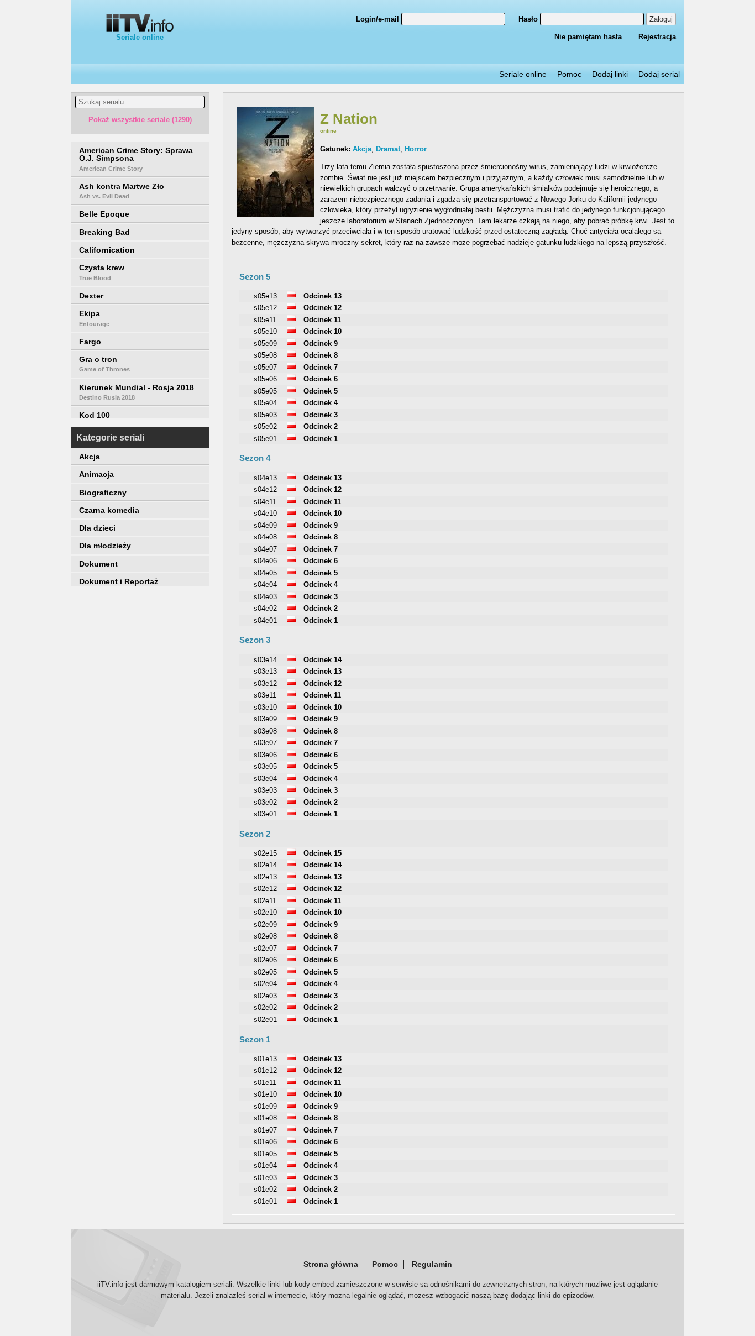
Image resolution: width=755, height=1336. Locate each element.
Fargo (90, 341)
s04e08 (265, 537)
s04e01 (265, 620)
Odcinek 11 (322, 320)
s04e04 (265, 584)
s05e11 (265, 320)
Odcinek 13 (322, 296)
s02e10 (265, 912)
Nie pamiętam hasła (588, 37)
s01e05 (265, 1154)
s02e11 (265, 901)
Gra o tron (104, 364)
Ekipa (94, 318)
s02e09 (265, 924)
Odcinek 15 (322, 853)
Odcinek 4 (320, 403)
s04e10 (265, 513)
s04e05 (265, 573)
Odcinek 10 (322, 331)
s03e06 (265, 755)
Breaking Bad (104, 232)
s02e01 (265, 1019)
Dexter (91, 295)
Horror (416, 149)
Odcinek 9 (320, 343)
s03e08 (265, 731)
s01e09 (265, 1106)
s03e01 (265, 814)
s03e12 (265, 683)
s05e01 (265, 438)
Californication (107, 249)
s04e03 (265, 597)
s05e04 (265, 403)
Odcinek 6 (320, 379)
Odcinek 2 (320, 426)
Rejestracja (657, 37)
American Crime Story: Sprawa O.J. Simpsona (136, 159)
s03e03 (265, 790)
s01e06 (265, 1142)
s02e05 (265, 972)
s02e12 (265, 888)
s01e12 (265, 1070)
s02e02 (265, 1007)
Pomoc (569, 74)
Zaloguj (661, 19)
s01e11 (265, 1082)
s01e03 (265, 1177)
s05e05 (265, 391)
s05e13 (265, 296)
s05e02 (265, 426)
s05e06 (265, 379)
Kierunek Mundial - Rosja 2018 (136, 392)
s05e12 (265, 307)
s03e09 (265, 719)
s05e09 (265, 343)
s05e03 (265, 415)
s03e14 (265, 660)
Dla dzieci (97, 527)
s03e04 (265, 778)
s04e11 (265, 501)
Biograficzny (103, 492)
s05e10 (265, 331)
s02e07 (265, 948)
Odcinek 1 (320, 438)
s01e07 (265, 1130)
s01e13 (265, 1059)
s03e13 (265, 671)
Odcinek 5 (320, 391)
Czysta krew (101, 272)
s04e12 (265, 489)
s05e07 (265, 367)
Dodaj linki (610, 74)
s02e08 (265, 936)
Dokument (98, 563)
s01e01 (265, 1201)
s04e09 (265, 525)
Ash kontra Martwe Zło (121, 191)
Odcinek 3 (320, 415)
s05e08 (265, 355)
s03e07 (265, 742)
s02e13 (265, 877)
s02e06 (265, 960)
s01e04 (265, 1165)
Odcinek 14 (322, 660)
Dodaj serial (659, 74)
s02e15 (265, 853)
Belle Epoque (104, 213)
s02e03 (265, 996)
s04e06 (265, 561)
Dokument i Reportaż (118, 581)
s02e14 (265, 865)
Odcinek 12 (322, 307)
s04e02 (265, 608)
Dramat (388, 149)
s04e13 (265, 478)
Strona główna (330, 1264)
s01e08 (265, 1118)
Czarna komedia (109, 510)
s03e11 (265, 695)
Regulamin (432, 1264)
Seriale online (140, 37)
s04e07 (265, 549)
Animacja (96, 474)
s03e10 (265, 707)
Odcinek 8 (320, 355)
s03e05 (265, 766)
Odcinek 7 (320, 367)
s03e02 (265, 802)
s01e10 (265, 1094)
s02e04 (265, 983)
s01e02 (265, 1189)
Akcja (89, 456)
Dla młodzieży (105, 545)
